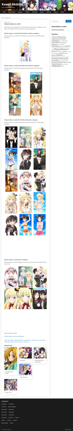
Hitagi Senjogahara (55, 47)
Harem (68, 46)
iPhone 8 (15, 420)
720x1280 (56, 37)
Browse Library (11, 12)
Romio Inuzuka (18, 342)
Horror (60, 48)
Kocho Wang (42, 340)
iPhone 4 (65, 49)
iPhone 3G (11, 417)
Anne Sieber (10, 340)
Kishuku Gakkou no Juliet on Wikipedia (14, 336)
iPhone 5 (56, 12)
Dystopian (59, 44)
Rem (68, 57)
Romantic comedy (9, 342)
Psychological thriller (63, 57)
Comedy (55, 42)
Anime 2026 (4, 417)
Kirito (67, 51)
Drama (54, 44)
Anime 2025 (11, 414)
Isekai (64, 51)
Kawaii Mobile (12, 4)
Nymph (63, 55)
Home (4, 12)
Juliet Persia (35, 340)
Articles (62, 12)
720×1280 (48, 12)
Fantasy (55, 46)
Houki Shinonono (66, 47)
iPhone (57, 49)
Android (42, 12)
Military (66, 53)
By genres (20, 12)
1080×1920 (34, 12)
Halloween (62, 46)
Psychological (55, 57)
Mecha (62, 53)
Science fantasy (64, 60)
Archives (27, 12)
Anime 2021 (11, 409)
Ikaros (53, 49)
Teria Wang (26, 342)
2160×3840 (11, 404)
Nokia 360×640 (4, 423)
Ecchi (62, 44)
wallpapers (57, 66)
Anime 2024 (4, 414)
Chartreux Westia (18, 340)
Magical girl (57, 53)
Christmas (65, 41)
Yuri (63, 66)
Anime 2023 (11, 412)
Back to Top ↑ (68, 429)
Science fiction (57, 62)
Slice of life (67, 62)
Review (11, 423)
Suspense (63, 64)
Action (63, 37)
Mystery (54, 55)
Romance (56, 59)
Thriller (66, 64)
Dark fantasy (62, 42)
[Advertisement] (25, 248)
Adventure (56, 39)
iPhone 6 (60, 51)
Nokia (59, 55)
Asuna (60, 40)
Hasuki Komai (27, 340)
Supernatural (56, 64)
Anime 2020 (4, 409)
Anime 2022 (4, 412)
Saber (60, 60)
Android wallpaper (59, 40)
